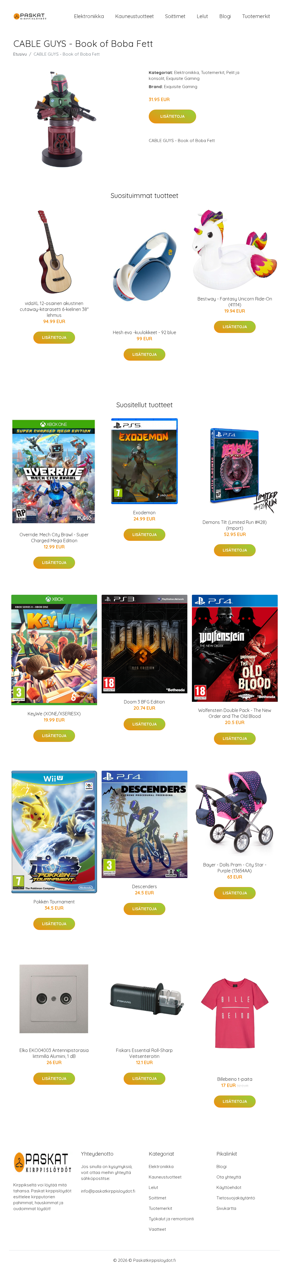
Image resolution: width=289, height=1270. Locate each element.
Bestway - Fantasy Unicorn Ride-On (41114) (235, 302)
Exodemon (144, 512)
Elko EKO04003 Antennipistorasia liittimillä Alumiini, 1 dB (54, 1053)
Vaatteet (157, 1229)
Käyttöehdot (228, 1187)
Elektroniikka (89, 16)
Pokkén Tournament (54, 902)
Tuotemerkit (256, 16)
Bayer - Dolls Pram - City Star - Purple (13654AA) (234, 867)
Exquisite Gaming (183, 78)
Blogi (225, 16)
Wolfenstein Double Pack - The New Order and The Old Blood (234, 713)
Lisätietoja (172, 116)
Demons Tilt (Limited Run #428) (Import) (235, 525)
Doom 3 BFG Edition (144, 702)
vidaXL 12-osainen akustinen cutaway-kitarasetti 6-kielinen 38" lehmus (54, 309)
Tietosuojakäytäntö (235, 1198)
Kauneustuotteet (134, 16)
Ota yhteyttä (228, 1177)
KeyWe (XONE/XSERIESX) (54, 713)
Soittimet (175, 16)
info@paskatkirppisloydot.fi (108, 1191)
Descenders (144, 886)
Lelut (202, 16)
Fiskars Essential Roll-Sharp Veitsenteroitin (144, 1053)
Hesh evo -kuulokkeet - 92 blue (144, 332)
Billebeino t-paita (234, 1079)
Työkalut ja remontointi (171, 1218)
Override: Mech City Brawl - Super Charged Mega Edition (54, 537)
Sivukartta (226, 1208)
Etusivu (20, 54)
